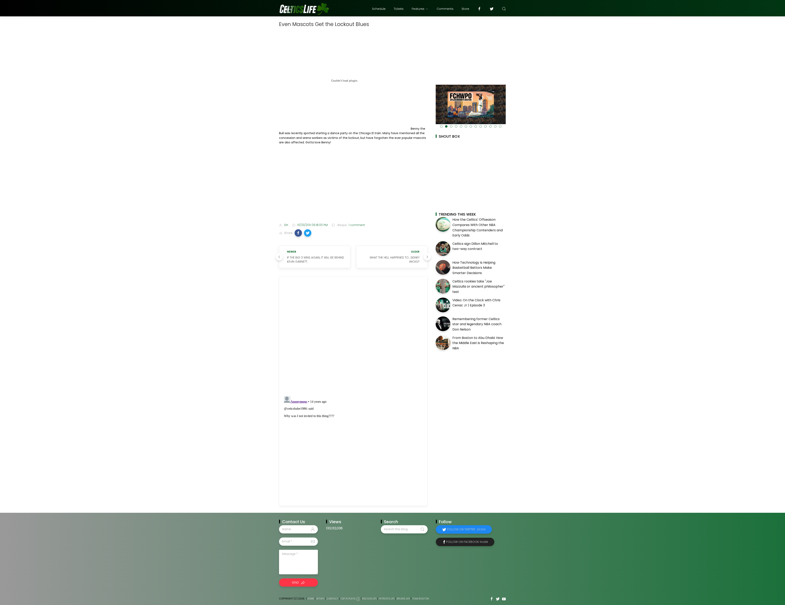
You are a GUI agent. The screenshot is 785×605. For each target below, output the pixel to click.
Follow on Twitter (466, 529)
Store (465, 9)
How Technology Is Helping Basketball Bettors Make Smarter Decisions (473, 267)
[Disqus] (353, 336)
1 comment (356, 225)
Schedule (379, 9)
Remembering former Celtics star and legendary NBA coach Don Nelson (476, 324)
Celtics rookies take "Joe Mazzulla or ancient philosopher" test (478, 286)
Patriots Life (387, 598)
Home (310, 598)
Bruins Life (403, 598)
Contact (332, 598)
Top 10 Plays (347, 598)
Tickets (399, 9)
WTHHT (320, 598)
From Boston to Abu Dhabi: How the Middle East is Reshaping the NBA (478, 343)
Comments (445, 9)
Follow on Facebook (467, 542)
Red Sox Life (369, 598)
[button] (298, 233)
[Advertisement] (353, 187)
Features (418, 9)
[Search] (504, 9)
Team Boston (420, 598)
